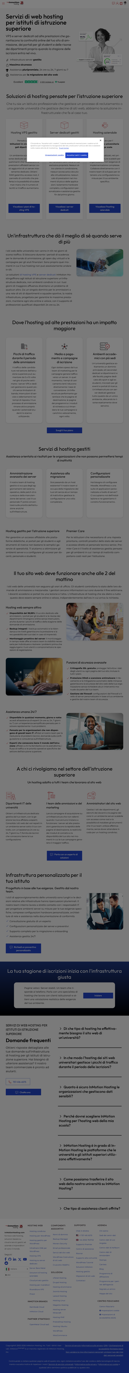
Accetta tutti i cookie (77, 155)
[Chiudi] (100, 140)
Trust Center (64, 148)
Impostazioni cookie (54, 155)
